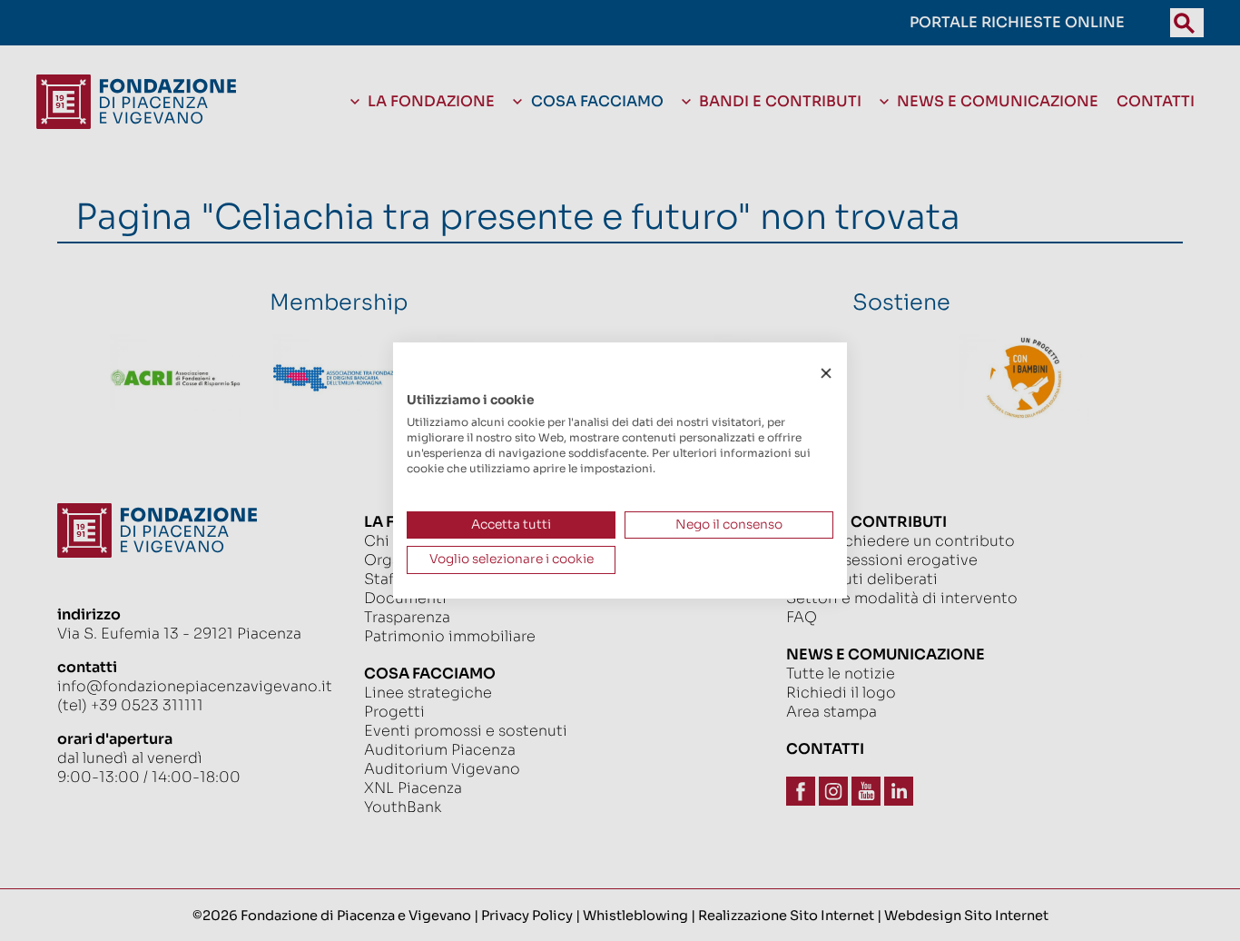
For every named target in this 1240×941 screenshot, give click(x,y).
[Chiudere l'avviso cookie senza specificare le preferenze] (826, 374)
